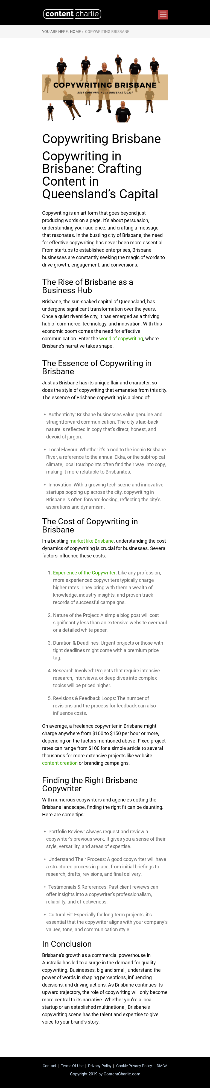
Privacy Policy (100, 1066)
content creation (60, 763)
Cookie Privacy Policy (134, 1066)
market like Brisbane (91, 541)
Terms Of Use (72, 1066)
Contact (49, 1066)
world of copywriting (121, 338)
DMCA (162, 1066)
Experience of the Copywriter (84, 573)
